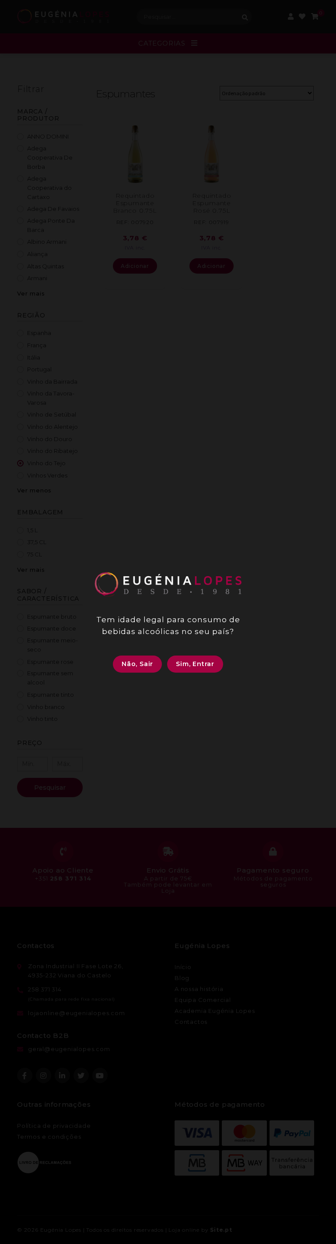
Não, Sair (137, 664)
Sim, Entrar (195, 664)
